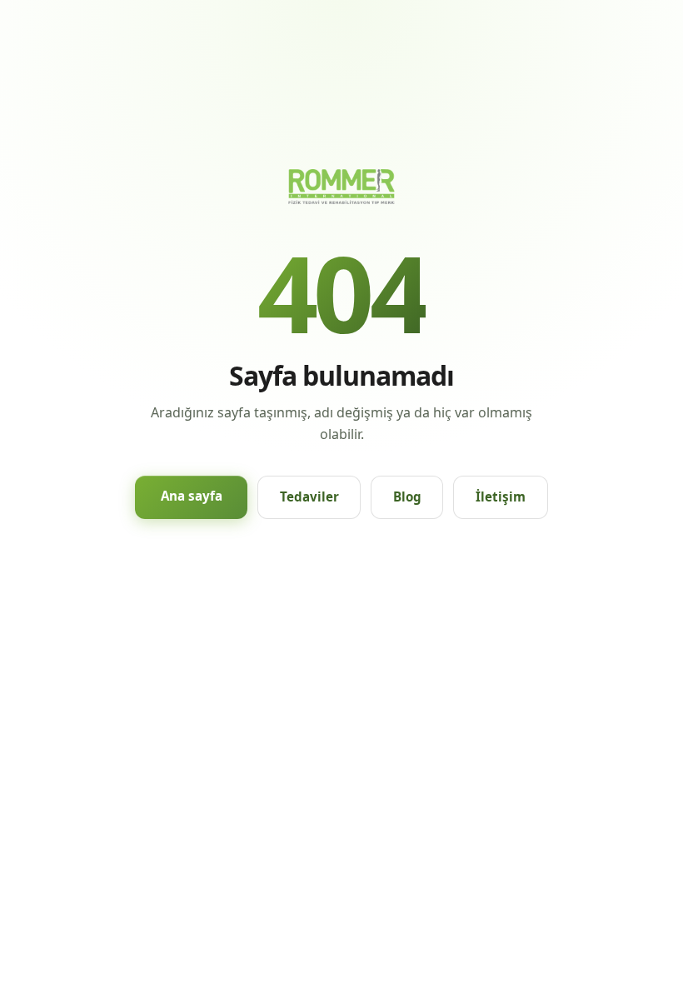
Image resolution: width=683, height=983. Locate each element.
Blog (407, 496)
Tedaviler (309, 496)
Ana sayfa (191, 495)
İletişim (501, 496)
